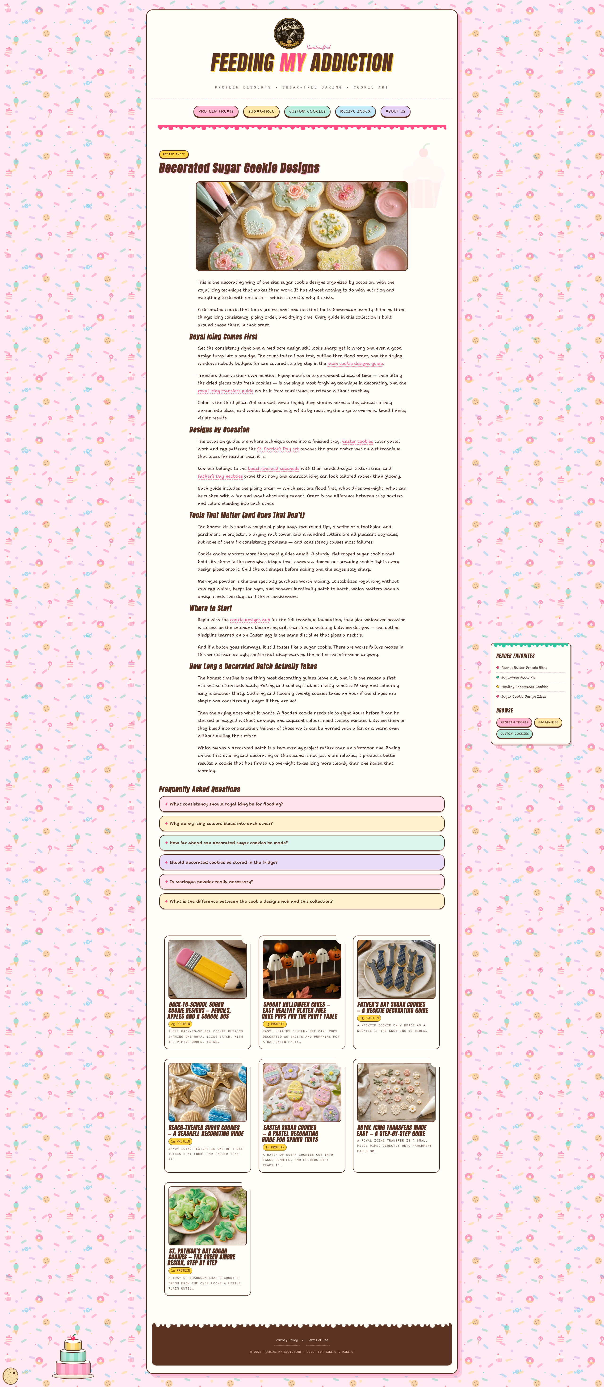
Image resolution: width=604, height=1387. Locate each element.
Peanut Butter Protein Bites (524, 667)
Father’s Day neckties (220, 476)
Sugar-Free (261, 111)
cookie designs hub (250, 620)
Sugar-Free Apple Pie (518, 677)
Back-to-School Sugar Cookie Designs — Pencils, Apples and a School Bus (199, 1010)
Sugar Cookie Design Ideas (523, 696)
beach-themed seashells (273, 468)
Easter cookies (357, 441)
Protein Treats (216, 111)
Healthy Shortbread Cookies (524, 686)
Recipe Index (355, 111)
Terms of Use (318, 1340)
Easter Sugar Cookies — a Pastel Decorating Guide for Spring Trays (290, 1133)
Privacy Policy (287, 1340)
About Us (396, 111)
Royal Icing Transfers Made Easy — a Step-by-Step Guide (392, 1130)
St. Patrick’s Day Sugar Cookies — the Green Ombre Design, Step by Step (201, 1257)
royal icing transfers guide (225, 391)
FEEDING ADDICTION (302, 62)
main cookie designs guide (355, 363)
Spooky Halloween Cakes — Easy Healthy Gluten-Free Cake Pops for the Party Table (299, 1010)
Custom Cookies (307, 111)
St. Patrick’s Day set (278, 449)
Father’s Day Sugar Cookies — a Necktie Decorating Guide (392, 1007)
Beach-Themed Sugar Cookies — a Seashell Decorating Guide (206, 1130)
